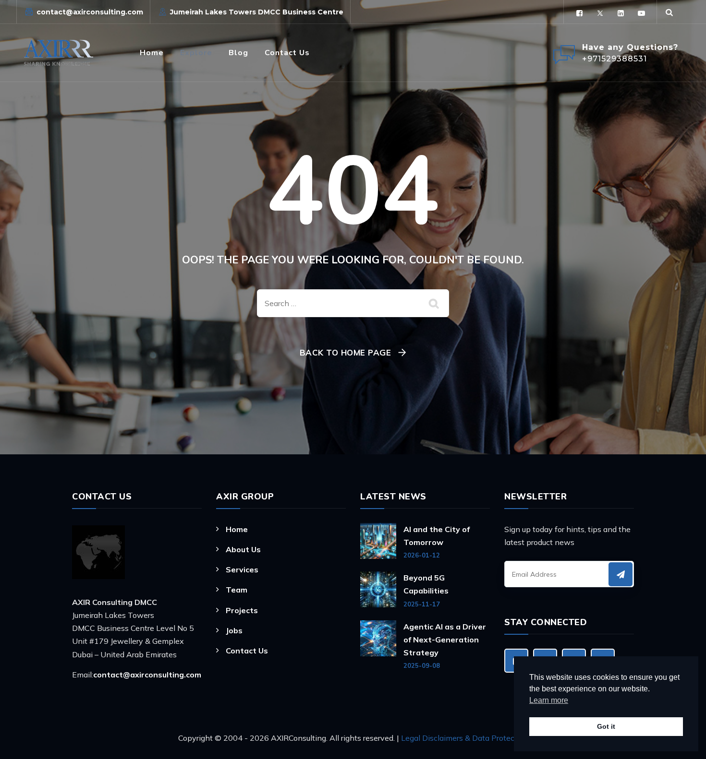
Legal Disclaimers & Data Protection (464, 738)
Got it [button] (606, 726)
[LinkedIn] (620, 13)
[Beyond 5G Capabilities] (378, 589)
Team (236, 589)
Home (152, 52)
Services (242, 569)
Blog (238, 52)
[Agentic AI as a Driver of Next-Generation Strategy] (378, 645)
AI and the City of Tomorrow (436, 535)
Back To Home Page (345, 352)
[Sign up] (621, 574)
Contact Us (287, 52)
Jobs (234, 630)
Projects (242, 610)
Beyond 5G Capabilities (426, 584)
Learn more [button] (548, 700)
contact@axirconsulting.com (90, 12)
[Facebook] (579, 13)
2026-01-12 (421, 555)
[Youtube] (641, 13)
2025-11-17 (421, 604)
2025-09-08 (421, 665)
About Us (243, 549)
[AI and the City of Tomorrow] (378, 541)
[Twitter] (600, 13)
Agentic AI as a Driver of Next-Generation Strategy (444, 639)
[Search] (669, 12)
